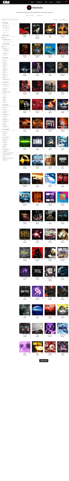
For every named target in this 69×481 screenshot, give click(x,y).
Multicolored (5, 79)
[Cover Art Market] (5, 2)
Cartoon (5, 51)
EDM (4, 90)
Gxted (24, 74)
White (4, 65)
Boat (4, 133)
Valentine (37, 111)
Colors (62, 111)
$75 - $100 (5, 30)
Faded (50, 92)
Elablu (50, 185)
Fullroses (50, 353)
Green (4, 72)
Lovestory (50, 259)
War (25, 316)
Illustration (5, 53)
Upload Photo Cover (7, 41)
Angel (37, 240)
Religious (5, 151)
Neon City (50, 203)
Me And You (37, 259)
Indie (4, 93)
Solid (25, 240)
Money (4, 145)
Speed (37, 166)
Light (50, 35)
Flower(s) (5, 138)
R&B (4, 100)
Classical (5, 86)
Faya (37, 129)
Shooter (25, 111)
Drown (62, 222)
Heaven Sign (25, 203)
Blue (4, 67)
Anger (4, 107)
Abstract (5, 55)
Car (4, 135)
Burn (37, 353)
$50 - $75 (5, 29)
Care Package (50, 129)
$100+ (4, 32)
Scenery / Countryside (8, 152)
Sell (46, 2)
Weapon (5, 159)
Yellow (4, 74)
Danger (25, 166)
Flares (62, 55)
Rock (4, 102)
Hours (37, 222)
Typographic (6, 49)
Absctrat (25, 259)
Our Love (50, 334)
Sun (4, 156)
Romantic (5, 121)
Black (4, 70)
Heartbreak (5, 114)
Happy (4, 112)
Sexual (4, 124)
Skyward (50, 55)
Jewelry (5, 144)
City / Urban (5, 137)
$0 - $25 (5, 25)
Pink (4, 62)
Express (25, 222)
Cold (63, 148)
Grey (4, 77)
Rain (50, 240)
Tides (50, 74)
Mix (63, 185)
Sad (4, 123)
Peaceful (5, 119)
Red (4, 60)
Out (37, 316)
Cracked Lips (62, 74)
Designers (39, 2)
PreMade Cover (6, 39)
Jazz (4, 95)
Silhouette (62, 129)
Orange (5, 69)
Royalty (37, 92)
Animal (4, 131)
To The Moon (25, 277)
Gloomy (5, 111)
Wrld (50, 111)
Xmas (62, 297)
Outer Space (6, 149)
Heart (4, 142)
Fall (63, 316)
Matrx (25, 148)
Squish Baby (63, 334)
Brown (4, 76)
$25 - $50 (5, 27)
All (3, 37)
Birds (37, 334)
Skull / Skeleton (6, 154)
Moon (4, 147)
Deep (62, 240)
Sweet (24, 129)
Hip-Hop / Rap (6, 91)
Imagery (5, 48)
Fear (4, 109)
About (51, 2)
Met (63, 166)
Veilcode (25, 92)
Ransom (37, 277)
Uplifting (5, 126)
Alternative (5, 84)
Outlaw (62, 92)
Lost (50, 222)
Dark (25, 297)
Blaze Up (62, 35)
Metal (4, 97)
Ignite (37, 74)
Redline (25, 35)
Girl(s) (4, 140)
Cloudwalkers (37, 55)
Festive (50, 297)
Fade (37, 148)
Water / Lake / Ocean (7, 158)
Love (4, 117)
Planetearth (25, 185)
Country (5, 88)
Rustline (25, 55)
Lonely (4, 116)
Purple (4, 63)
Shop (32, 2)
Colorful (63, 203)
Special (37, 297)
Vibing (50, 166)
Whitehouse (63, 259)
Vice (37, 185)
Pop (4, 98)
